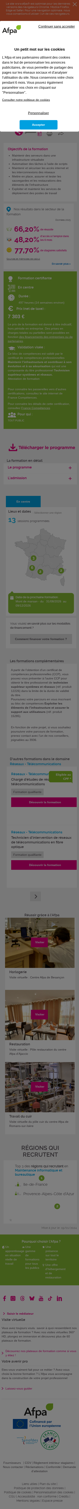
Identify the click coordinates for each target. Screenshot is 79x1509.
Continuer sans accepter (56, 26)
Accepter (38, 124)
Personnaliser (38, 113)
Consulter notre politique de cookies (26, 99)
